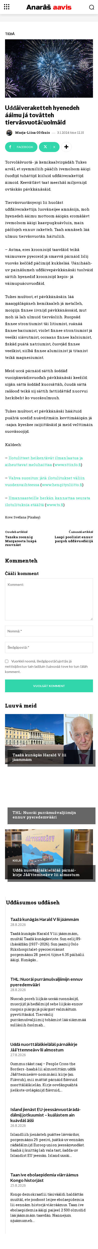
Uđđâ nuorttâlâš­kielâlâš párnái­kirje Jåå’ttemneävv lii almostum (46, 872)
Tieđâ (10, 34)
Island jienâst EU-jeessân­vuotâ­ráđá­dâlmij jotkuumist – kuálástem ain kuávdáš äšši (45, 1115)
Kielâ (17, 860)
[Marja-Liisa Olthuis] (10, 133)
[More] (66, 147)
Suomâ (18, 802)
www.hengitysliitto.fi (62, 484)
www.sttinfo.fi (67, 464)
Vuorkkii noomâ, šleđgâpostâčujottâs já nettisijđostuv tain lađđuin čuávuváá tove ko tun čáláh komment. (46, 666)
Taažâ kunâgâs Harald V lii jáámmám (39, 757)
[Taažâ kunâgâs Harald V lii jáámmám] (49, 739)
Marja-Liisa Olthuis (32, 132)
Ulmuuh (19, 745)
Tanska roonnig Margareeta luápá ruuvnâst (20, 541)
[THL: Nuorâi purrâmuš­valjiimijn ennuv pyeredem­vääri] (49, 797)
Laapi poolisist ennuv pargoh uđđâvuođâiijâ (74, 539)
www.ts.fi (54, 504)
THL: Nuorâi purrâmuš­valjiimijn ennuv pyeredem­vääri (44, 814)
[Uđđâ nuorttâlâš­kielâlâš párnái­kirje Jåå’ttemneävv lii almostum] (49, 854)
